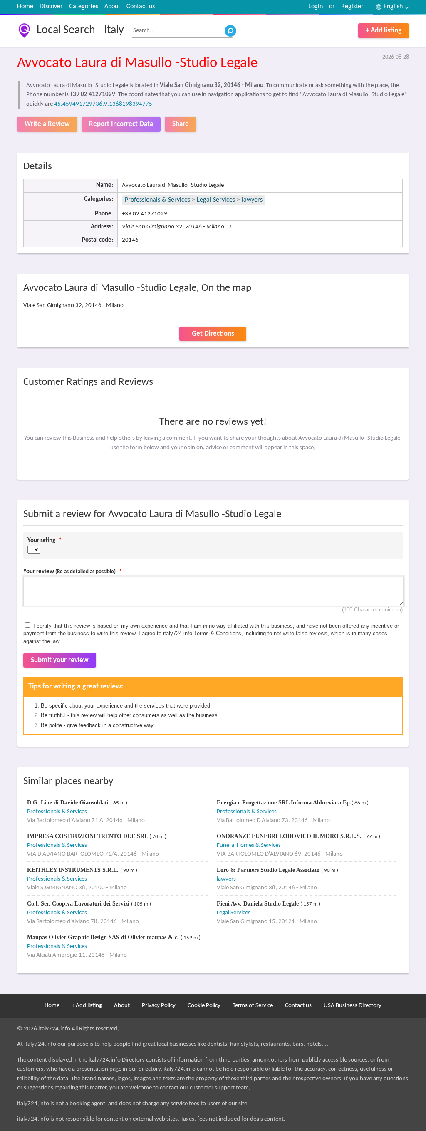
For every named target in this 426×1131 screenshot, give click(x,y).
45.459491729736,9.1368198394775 (103, 104)
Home (25, 6)
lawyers (252, 200)
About (112, 6)
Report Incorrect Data (121, 124)
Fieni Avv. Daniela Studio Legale (258, 904)
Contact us (140, 6)
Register (352, 6)
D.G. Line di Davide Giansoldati (68, 802)
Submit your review (60, 660)
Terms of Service (253, 1005)
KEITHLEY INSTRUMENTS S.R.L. (73, 870)
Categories (83, 6)
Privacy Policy (159, 1005)
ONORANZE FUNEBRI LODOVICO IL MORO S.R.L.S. (290, 836)
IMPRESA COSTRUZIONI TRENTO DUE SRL (88, 836)
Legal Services (216, 200)
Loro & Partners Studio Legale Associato (269, 870)
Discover (51, 6)
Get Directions (213, 333)
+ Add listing (383, 30)
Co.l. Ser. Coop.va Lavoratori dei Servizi (79, 904)
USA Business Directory (352, 1005)
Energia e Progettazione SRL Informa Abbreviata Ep (284, 802)
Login (315, 6)
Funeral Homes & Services (249, 845)
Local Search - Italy (80, 30)
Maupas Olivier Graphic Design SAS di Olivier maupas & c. (104, 937)
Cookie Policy (204, 1005)
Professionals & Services (157, 200)
